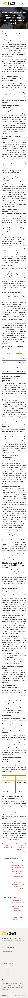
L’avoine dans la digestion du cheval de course (7, 846)
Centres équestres (7, 31)
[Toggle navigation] (23, 3)
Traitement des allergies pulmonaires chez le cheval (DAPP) (20, 847)
